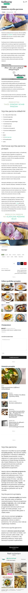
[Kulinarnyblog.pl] (6, 3)
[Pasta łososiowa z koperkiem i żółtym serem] (7, 308)
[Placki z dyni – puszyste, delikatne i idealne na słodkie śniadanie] (21, 297)
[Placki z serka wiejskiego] (21, 308)
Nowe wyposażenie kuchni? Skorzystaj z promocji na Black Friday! (21, 272)
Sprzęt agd (12, 420)
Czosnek (6, 254)
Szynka (12, 256)
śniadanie (10, 34)
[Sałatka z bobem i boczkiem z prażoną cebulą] (4, 395)
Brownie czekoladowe (15, 403)
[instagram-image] (7, 569)
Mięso (10, 254)
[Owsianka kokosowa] (7, 287)
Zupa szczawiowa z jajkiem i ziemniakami (10, 388)
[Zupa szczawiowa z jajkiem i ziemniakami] (13, 376)
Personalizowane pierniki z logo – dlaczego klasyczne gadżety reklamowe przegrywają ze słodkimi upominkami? (17, 414)
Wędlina (16, 256)
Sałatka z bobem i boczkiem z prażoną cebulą (17, 395)
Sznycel (8, 256)
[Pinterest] (25, 263)
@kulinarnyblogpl (11, 558)
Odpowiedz (3, 331)
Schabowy (3, 256)
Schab (23, 254)
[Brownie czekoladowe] (4, 404)
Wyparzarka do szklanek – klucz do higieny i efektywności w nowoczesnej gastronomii (17, 424)
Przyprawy (19, 254)
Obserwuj (23, 559)
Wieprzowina (21, 256)
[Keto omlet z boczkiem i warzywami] (7, 318)
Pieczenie (14, 254)
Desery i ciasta (13, 401)
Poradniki (11, 409)
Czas (17, 203)
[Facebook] (18, 263)
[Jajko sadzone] (7, 297)
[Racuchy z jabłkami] (21, 318)
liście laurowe (8, 137)
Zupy (2, 385)
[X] (21, 263)
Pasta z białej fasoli (5, 270)
